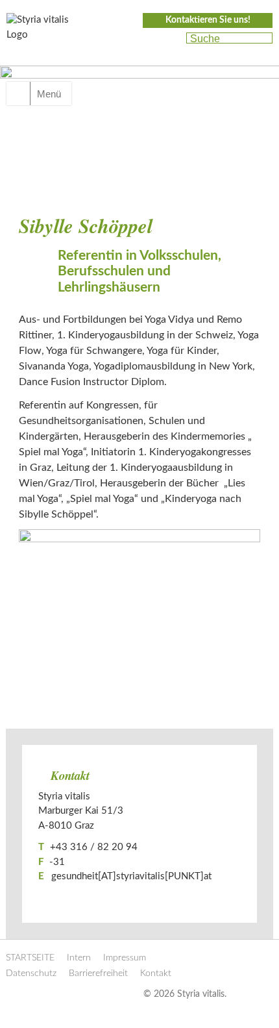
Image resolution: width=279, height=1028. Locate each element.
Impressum (124, 957)
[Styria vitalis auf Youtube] (170, 39)
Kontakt (155, 973)
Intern (79, 957)
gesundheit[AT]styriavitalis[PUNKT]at (131, 876)
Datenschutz (31, 973)
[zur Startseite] (45, 31)
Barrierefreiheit (98, 973)
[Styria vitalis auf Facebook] (148, 39)
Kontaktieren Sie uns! (207, 20)
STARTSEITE (30, 957)
